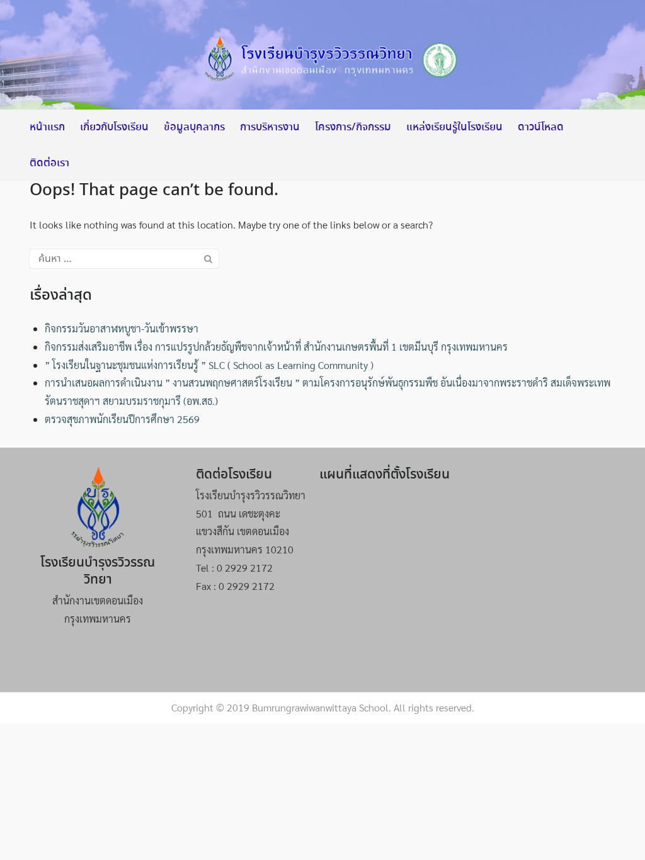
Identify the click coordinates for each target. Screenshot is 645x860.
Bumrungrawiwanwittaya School (320, 707)
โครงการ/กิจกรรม (353, 127)
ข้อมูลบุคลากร (194, 127)
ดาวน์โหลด (541, 127)
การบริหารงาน (270, 127)
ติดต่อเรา (49, 163)
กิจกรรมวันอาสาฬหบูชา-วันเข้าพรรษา (121, 328)
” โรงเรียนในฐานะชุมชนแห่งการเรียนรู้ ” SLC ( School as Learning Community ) (209, 364)
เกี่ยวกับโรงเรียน (114, 127)
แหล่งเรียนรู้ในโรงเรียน (454, 127)
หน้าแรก (47, 127)
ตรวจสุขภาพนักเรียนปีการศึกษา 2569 (122, 419)
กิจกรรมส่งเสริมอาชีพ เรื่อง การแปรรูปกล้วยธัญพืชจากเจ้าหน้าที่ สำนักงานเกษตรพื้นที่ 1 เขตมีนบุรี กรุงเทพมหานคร (276, 346)
